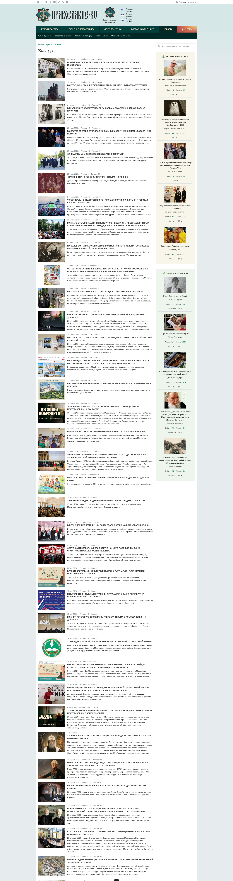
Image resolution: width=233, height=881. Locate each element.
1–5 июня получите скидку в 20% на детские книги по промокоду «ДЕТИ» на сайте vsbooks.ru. (109, 484)
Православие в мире (63, 36)
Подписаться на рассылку (187, 2)
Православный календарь (109, 21)
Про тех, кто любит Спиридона (175, 333)
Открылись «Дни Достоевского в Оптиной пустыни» (96, 154)
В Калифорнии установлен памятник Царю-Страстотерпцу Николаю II (105, 292)
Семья (105, 36)
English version (129, 20)
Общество (115, 36)
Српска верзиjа (129, 15)
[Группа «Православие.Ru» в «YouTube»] (54, 2)
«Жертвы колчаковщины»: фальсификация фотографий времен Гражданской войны (175, 460)
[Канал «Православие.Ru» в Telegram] (59, 2)
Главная (41, 44)
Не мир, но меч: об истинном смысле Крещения (175, 80)
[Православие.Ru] (66, 15)
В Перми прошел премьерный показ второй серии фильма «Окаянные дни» (108, 525)
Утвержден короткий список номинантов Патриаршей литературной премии (109, 641)
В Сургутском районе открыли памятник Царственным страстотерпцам (107, 85)
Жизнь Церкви (44, 36)
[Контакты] (67, 2)
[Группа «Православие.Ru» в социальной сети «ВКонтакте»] (38, 2)
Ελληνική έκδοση (129, 10)
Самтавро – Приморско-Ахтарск (175, 246)
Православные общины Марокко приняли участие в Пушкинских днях (106, 432)
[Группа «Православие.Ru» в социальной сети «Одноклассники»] (42, 2)
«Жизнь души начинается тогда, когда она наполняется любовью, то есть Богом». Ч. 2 (175, 165)
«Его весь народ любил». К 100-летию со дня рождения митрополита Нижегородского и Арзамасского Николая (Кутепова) (175, 415)
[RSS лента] (63, 2)
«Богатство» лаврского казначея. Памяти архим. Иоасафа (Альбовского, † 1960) (175, 122)
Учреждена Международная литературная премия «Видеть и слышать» (106, 500)
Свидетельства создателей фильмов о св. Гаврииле (175, 207)
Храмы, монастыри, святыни (87, 36)
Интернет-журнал (112, 29)
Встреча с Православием (81, 29)
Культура (127, 36)
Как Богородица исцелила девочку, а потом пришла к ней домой (175, 372)
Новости (168, 29)
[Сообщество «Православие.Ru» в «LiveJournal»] (50, 2)
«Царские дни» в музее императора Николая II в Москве (97, 177)
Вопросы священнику (142, 29)
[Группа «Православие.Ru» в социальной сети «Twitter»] (46, 2)
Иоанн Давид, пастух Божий (175, 296)
